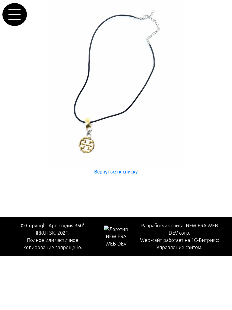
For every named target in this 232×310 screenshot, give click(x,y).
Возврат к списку (24, 183)
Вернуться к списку (116, 171)
